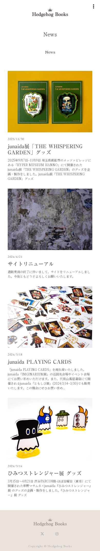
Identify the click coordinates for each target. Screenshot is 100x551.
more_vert (94, 6)
